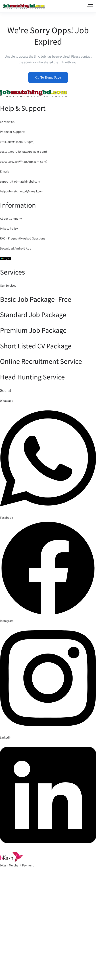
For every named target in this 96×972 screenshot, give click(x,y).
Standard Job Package (33, 314)
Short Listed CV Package (35, 345)
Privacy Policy (9, 229)
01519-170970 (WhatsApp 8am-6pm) (23, 152)
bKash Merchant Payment (17, 865)
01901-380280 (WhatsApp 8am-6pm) (23, 162)
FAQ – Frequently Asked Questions (22, 238)
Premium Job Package (33, 330)
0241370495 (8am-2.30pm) (17, 142)
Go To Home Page (48, 77)
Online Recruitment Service (41, 361)
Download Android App (15, 248)
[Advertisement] (48, 926)
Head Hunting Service (32, 376)
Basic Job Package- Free (35, 299)
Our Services (8, 285)
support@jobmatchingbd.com (20, 181)
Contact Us (7, 122)
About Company (11, 218)
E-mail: (4, 171)
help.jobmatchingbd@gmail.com (22, 191)
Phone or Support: (12, 132)
